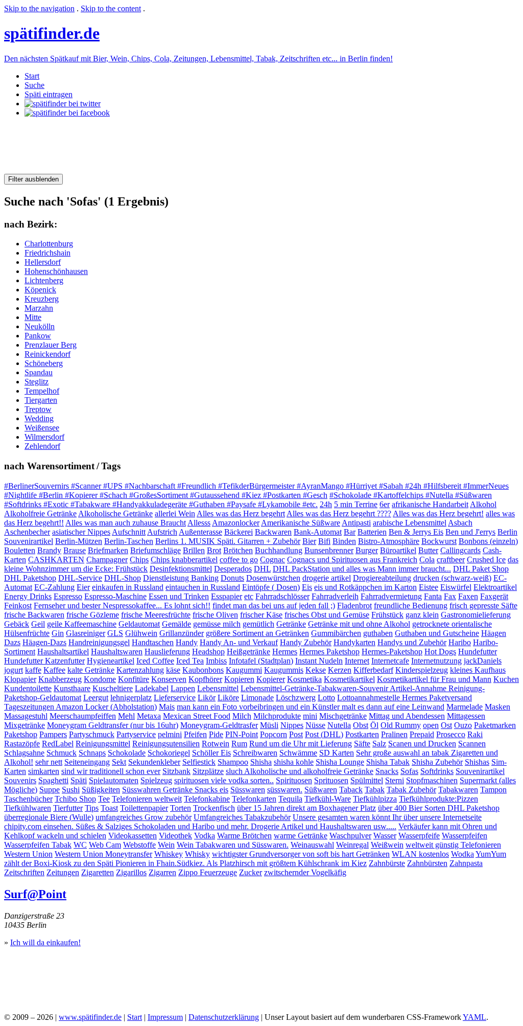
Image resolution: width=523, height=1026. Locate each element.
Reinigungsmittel (103, 743)
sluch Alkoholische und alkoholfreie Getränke (299, 771)
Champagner (107, 559)
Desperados (233, 568)
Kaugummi (244, 670)
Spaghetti (53, 780)
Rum (239, 743)
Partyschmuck (91, 734)
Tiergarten (41, 400)
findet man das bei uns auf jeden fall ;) (273, 605)
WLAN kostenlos (420, 854)
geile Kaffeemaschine (81, 624)
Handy (187, 642)
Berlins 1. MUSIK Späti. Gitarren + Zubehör (227, 541)
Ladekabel (152, 688)
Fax (450, 596)
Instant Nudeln (319, 660)
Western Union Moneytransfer (103, 854)
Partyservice (136, 734)
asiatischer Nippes (81, 532)
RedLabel (58, 743)
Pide (216, 734)
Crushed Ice (486, 559)
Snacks (386, 771)
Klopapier (20, 679)
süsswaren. (284, 789)
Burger (366, 550)
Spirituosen (294, 780)
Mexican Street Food (196, 716)
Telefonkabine (207, 798)
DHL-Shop (122, 578)
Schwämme (298, 752)
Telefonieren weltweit (147, 798)
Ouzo (463, 725)
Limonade (257, 697)
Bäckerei (238, 532)
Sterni (394, 780)
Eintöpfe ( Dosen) (271, 587)
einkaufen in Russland (127, 587)
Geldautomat (139, 624)
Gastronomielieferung (476, 614)
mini (310, 716)
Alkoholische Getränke (115, 513)
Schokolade (127, 752)
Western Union (28, 854)
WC (80, 844)
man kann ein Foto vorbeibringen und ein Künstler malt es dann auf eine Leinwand (310, 706)
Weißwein (387, 844)
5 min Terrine (355, 504)
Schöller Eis (211, 752)
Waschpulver (350, 835)
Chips (139, 559)
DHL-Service (80, 578)
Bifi (324, 541)
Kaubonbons (203, 670)
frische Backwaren (34, 614)
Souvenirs (20, 780)
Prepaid (422, 734)
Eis (307, 587)
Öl (374, 725)
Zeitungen (62, 872)
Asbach (460, 522)
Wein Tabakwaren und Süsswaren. (233, 844)
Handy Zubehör (305, 642)
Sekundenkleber (154, 762)
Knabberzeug (60, 679)
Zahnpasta (466, 863)
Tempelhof (42, 390)
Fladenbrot (354, 605)
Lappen (183, 688)
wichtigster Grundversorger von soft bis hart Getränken (301, 854)
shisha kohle (294, 762)
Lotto (326, 697)
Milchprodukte (277, 716)
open (431, 725)
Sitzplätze (208, 771)
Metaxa (149, 716)
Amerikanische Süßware (300, 522)
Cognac (272, 559)
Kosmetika (304, 679)
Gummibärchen (336, 633)
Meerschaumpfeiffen (83, 716)
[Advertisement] (190, 149)
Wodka (462, 854)
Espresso (68, 596)
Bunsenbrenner (328, 550)
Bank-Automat (318, 532)
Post (296, 734)
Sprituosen (331, 780)
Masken (497, 706)
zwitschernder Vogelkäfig (305, 872)
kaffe (33, 670)
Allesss (198, 522)
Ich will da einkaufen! (45, 942)
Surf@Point (35, 894)
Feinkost (18, 605)
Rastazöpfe (22, 743)
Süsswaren (247, 789)
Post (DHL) (324, 734)
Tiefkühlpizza (375, 798)
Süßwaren (320, 789)
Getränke (291, 624)
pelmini (170, 734)
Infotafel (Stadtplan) (261, 660)
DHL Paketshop (30, 578)
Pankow (38, 335)
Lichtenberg (44, 280)
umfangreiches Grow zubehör (144, 817)
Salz (379, 743)
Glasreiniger (85, 633)
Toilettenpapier (144, 808)
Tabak (375, 789)
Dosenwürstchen (273, 578)
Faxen (468, 596)
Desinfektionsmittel (181, 568)
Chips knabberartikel (184, 559)
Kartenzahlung (140, 670)
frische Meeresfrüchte (156, 614)
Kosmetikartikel (349, 679)
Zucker (250, 872)
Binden (344, 541)
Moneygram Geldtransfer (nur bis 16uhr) (112, 725)
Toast (109, 808)
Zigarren (162, 872)
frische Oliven (215, 614)
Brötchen (238, 550)
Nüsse (315, 725)
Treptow (38, 409)
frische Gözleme (92, 614)
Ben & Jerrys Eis (416, 532)
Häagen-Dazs (44, 642)
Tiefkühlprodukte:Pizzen (438, 798)
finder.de (52, 33)
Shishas (477, 762)
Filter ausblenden (33, 179)
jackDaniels (483, 660)
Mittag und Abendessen (407, 716)
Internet (357, 660)
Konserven (168, 679)
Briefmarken (108, 550)
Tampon (493, 789)
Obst (360, 725)
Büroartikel (398, 550)
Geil (38, 624)
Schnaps (92, 752)
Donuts (232, 578)
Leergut (95, 697)
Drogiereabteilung (382, 578)
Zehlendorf (42, 446)
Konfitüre (133, 679)
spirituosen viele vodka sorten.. (224, 780)
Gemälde (176, 624)
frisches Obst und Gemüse (326, 614)
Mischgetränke (343, 716)
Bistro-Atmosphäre (388, 541)
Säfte (362, 743)
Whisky (197, 854)
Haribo (459, 642)
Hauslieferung (167, 651)
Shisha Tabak (388, 762)
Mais (167, 706)
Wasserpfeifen (464, 835)
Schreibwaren (255, 752)
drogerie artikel (326, 578)
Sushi (71, 789)
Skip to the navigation (39, 8)
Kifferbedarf (373, 670)
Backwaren (273, 532)
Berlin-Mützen (78, 541)
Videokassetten (132, 835)
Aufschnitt (129, 532)
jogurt (13, 670)
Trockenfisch (214, 808)
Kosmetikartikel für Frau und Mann (434, 679)
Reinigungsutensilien (166, 743)
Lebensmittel (218, 688)
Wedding (39, 418)
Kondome (100, 679)
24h (326, 504)
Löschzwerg (296, 697)
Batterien (372, 532)
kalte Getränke (90, 670)
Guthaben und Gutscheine (437, 633)
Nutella (339, 725)
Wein (166, 844)
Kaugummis (283, 670)
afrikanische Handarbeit (430, 504)
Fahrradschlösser (282, 596)
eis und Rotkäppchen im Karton (365, 587)
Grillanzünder (181, 633)
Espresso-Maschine (115, 596)
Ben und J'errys (470, 532)
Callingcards (460, 550)
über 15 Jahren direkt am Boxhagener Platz (306, 808)
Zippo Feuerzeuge (207, 872)
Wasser (384, 835)
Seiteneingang (87, 762)
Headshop (208, 651)
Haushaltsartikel (63, 651)
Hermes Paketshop (329, 651)
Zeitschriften (24, 872)
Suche (34, 85)
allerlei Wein (175, 513)
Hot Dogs (440, 651)
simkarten (43, 771)
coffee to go (239, 559)
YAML (474, 1017)
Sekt (119, 762)
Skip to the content (111, 8)
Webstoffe (139, 844)
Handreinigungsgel (99, 642)
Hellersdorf (43, 262)
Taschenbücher (28, 798)
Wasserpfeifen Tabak (38, 844)
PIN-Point (241, 734)
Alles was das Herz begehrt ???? (339, 513)
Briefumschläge (155, 550)
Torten (180, 808)
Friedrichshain (47, 252)
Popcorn (273, 734)
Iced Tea (190, 660)
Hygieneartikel (110, 660)
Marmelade (464, 706)
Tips (92, 808)
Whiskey (168, 854)
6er (384, 504)
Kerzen (339, 670)
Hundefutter (477, 651)
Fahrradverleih (335, 596)
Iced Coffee (155, 660)
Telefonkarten (254, 798)
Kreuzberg (42, 298)
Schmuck (61, 752)
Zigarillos (131, 872)
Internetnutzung (436, 660)
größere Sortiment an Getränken (257, 633)
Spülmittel (366, 780)
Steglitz (37, 381)
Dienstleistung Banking (181, 578)
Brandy (49, 550)
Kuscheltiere (112, 688)
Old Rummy (401, 725)
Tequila (290, 798)
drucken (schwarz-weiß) (452, 578)
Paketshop (20, 734)
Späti (78, 780)
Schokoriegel (169, 752)
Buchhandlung (278, 550)
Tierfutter (68, 808)
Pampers (53, 734)
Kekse (315, 670)
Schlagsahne (24, 752)
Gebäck (16, 624)
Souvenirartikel (480, 771)
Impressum (165, 1017)
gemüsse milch (217, 624)
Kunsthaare (72, 688)
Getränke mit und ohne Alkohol (359, 624)
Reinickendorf (47, 354)
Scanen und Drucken (422, 743)
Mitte (33, 317)
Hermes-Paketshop (392, 651)
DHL (262, 568)
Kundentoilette (28, 688)
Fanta (433, 596)
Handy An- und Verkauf (239, 642)
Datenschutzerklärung (223, 1017)
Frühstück (387, 614)
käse (173, 670)
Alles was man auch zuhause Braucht (125, 522)
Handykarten (354, 642)
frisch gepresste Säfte (483, 605)
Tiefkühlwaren (27, 808)
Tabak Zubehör (411, 789)
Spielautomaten (113, 780)
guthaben (378, 633)
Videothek (175, 835)
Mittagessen (466, 716)
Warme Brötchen (244, 835)
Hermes (284, 651)
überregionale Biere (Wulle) (48, 817)
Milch (241, 716)
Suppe (49, 789)
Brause (74, 550)
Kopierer (270, 679)
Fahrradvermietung (391, 596)
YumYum (491, 854)
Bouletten (19, 550)
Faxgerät (494, 596)
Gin (58, 633)
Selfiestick (199, 762)
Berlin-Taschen (128, 541)
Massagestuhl (25, 716)
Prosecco (450, 734)
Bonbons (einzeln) (488, 541)
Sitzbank (176, 771)
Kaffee (54, 670)
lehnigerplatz (131, 697)
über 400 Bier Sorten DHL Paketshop (439, 808)
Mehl (126, 716)
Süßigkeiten (101, 789)
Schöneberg (44, 363)
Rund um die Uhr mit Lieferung (300, 743)
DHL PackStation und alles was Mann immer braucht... (362, 568)
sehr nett (48, 762)
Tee (104, 798)
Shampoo (233, 762)
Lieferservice (175, 697)
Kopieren (239, 679)
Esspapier (226, 596)
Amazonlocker (235, 522)
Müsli (269, 725)
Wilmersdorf (44, 436)
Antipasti (356, 522)
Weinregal (352, 844)
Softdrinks (437, 771)
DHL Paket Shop (481, 568)
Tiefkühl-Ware (327, 798)
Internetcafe (390, 660)
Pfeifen (195, 734)
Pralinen (394, 734)
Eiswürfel (455, 587)
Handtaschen (153, 642)
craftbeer (451, 559)
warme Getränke (300, 835)
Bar (349, 532)
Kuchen (506, 679)
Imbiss (216, 660)
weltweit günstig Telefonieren (453, 844)
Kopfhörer (205, 679)
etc (248, 596)
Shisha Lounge (340, 762)
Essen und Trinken (179, 596)
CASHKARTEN (56, 559)
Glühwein (141, 633)
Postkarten (362, 734)
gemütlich (258, 624)
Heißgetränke (248, 651)
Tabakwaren (458, 789)
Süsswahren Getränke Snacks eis (175, 789)
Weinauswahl (312, 844)
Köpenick (40, 289)
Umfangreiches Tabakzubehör (242, 817)
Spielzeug (156, 780)
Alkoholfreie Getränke (40, 513)
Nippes (291, 725)
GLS (115, 633)
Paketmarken (495, 725)
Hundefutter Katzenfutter (44, 660)
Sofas (409, 771)
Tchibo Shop (75, 798)
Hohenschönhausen (56, 271)
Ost (446, 725)
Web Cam (105, 844)
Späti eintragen (49, 94)
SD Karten (336, 752)
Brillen (194, 550)
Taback (351, 789)
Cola (427, 559)
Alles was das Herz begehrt (241, 513)
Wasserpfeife (419, 835)
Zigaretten (97, 872)
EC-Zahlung (54, 587)
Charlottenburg (49, 243)
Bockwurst (439, 541)
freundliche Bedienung (410, 605)
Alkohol (483, 504)
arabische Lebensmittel (409, 522)
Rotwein (215, 743)
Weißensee (42, 427)
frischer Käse (261, 614)
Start (32, 76)
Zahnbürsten (427, 863)
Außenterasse (200, 532)
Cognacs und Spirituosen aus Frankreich (352, 559)
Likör (207, 697)
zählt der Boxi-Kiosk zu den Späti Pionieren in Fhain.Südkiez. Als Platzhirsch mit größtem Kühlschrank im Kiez (185, 863)
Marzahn (39, 308)
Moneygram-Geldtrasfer (219, 725)
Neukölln (40, 326)
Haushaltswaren (116, 651)
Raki (475, 734)
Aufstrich (162, 532)
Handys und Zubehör (411, 642)
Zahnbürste (387, 863)
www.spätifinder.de (90, 1017)
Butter (428, 550)
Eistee (428, 587)
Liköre (228, 697)
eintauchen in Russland (202, 587)
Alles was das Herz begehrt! (438, 513)
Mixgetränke (24, 725)
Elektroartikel (495, 587)
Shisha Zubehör (437, 762)
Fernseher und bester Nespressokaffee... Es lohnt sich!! (122, 605)
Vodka (204, 835)
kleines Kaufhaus (478, 670)
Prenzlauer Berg (51, 344)
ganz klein (422, 614)
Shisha (261, 762)
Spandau (39, 372)
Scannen (472, 743)
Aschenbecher (27, 532)
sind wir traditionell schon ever (110, 771)
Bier (309, 541)
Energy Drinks (28, 596)
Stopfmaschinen (432, 780)
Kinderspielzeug (421, 670)
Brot (214, 550)
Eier (83, 587)
